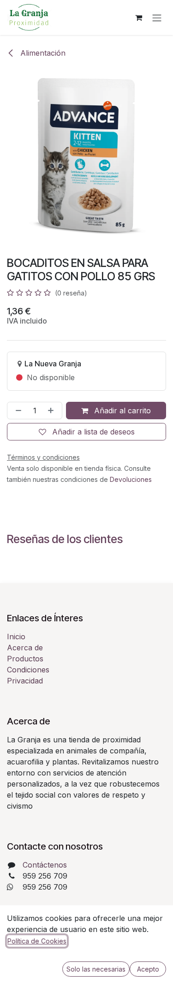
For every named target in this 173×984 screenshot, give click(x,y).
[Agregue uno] (52, 410)
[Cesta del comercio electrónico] (138, 17)
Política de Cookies (36, 941)
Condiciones (28, 669)
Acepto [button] (148, 969)
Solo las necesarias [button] (95, 969)
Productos (25, 658)
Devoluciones (131, 479)
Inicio (16, 636)
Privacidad (25, 680)
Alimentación (42, 53)
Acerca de (25, 647)
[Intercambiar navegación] (157, 17)
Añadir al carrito (121, 410)
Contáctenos (45, 864)
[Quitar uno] (16, 410)
